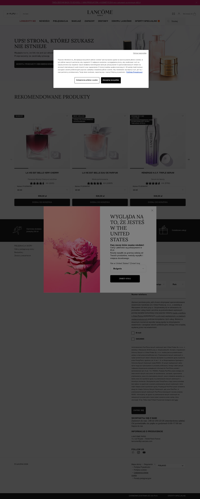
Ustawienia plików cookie (87, 80)
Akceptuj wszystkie (111, 80)
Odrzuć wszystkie (139, 53)
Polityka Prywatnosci (134, 72)
